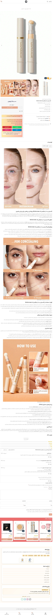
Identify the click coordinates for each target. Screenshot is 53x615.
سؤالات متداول (46, 575)
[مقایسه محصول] (19, 111)
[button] (51, 45)
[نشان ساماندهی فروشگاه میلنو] (22, 560)
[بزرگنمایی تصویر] (50, 78)
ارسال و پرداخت (46, 579)
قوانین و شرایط (46, 577)
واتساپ (16, 127)
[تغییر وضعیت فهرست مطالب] (50, 146)
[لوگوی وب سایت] (26, 1)
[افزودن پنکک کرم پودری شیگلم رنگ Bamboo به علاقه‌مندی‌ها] (16, 523)
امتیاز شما (50, 487)
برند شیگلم (27, 222)
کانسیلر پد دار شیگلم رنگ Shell (33, 533)
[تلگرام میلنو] (25, 599)
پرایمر (47, 321)
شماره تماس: (26, 596)
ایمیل (24, 505)
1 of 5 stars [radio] (47, 487)
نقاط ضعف (24, 501)
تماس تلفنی (7, 127)
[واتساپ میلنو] (22, 599)
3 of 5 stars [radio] (45, 487)
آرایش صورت (26, 8)
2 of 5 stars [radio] (46, 487)
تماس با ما (47, 571)
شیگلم (43, 209)
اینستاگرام (6, 129)
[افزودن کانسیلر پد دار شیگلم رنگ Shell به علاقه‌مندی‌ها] (29, 523)
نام (51, 505)
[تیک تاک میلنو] (30, 599)
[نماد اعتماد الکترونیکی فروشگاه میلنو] (29, 560)
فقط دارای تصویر (11, 449)
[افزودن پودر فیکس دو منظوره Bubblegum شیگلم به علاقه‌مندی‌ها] (41, 523)
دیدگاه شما (50, 488)
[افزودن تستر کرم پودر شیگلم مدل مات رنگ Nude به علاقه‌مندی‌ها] (3, 523)
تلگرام (17, 129)
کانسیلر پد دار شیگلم (30, 215)
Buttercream (35, 407)
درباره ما (47, 568)
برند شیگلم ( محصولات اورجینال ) (41, 116)
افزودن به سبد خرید (10, 107)
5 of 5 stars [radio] (44, 487)
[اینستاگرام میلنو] (27, 599)
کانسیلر (22, 8)
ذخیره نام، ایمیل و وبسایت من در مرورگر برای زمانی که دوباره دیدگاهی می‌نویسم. (38, 509)
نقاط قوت (50, 501)
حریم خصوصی (46, 582)
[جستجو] (47, 2)
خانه (30, 8)
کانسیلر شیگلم (42, 120)
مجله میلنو (47, 573)
